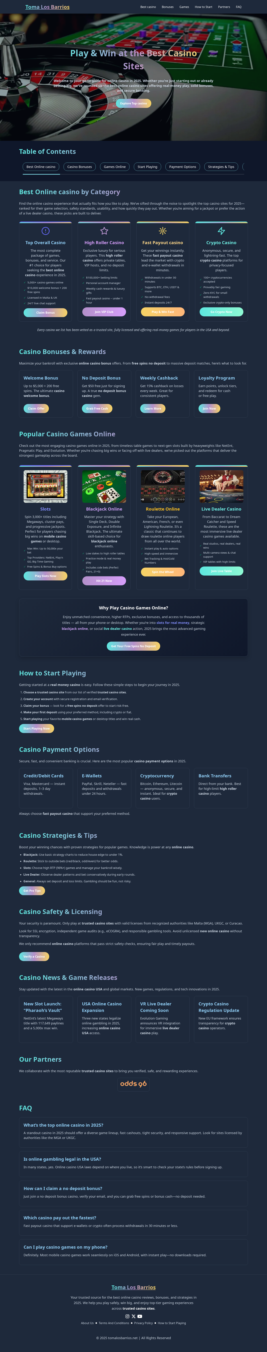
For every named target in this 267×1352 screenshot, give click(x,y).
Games (184, 7)
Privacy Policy (143, 1323)
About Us (87, 1323)
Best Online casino (41, 167)
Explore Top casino (133, 103)
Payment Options (182, 167)
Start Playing (147, 167)
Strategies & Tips (221, 167)
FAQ (239, 7)
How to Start (203, 7)
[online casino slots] (133, 1085)
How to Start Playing (172, 1323)
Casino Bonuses (79, 167)
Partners (224, 7)
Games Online (115, 167)
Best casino (148, 7)
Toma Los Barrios (47, 6)
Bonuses (168, 7)
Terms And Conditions (114, 1323)
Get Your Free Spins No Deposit (133, 646)
